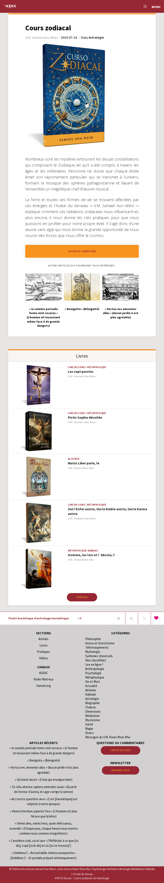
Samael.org (43, 686)
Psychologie (93, 673)
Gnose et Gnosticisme (99, 643)
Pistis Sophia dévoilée (85, 417)
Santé (89, 724)
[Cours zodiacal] (118, 618)
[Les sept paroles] (38, 385)
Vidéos (43, 658)
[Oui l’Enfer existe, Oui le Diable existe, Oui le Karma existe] (38, 523)
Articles (43, 639)
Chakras (90, 707)
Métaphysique (96, 367)
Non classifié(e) (95, 660)
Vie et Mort (92, 682)
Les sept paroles (81, 371)
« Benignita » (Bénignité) (43, 760)
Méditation (92, 716)
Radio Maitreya (43, 679)
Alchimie (73, 458)
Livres (44, 645)
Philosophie (93, 639)
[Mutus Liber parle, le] (38, 477)
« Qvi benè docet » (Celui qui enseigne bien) (43, 780)
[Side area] (143, 6)
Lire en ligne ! (77, 367)
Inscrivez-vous (120, 770)
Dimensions (93, 711)
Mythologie (92, 652)
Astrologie (96, 37)
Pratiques (43, 652)
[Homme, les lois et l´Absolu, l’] (38, 568)
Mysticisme (92, 720)
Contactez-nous (120, 750)
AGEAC (43, 673)
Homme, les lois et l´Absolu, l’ (91, 555)
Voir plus (82, 597)
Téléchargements (97, 647)
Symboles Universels (99, 656)
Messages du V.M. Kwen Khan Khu (107, 737)
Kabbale (93, 550)
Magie (89, 729)
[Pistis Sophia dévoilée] (38, 431)
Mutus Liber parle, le (83, 463)
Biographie (92, 703)
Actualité (91, 686)
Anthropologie (94, 669)
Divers (89, 733)
